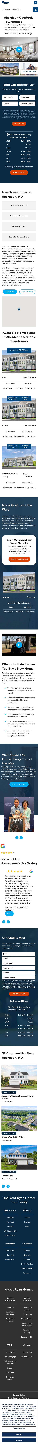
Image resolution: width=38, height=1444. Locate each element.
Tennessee (27, 1273)
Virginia (10, 1226)
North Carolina (27, 1264)
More (9, 913)
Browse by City (27, 1337)
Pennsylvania (10, 1259)
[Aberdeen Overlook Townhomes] (9, 69)
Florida (27, 1250)
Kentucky (27, 1259)
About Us (10, 1307)
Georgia (27, 1255)
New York (10, 1255)
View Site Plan (27, 292)
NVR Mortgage (10, 1357)
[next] (21, 838)
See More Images (29, 71)
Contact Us (27, 1352)
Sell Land (10, 1372)
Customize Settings (19, 1428)
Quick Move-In (27, 1319)
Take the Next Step (19, 784)
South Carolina (27, 1268)
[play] (19, 645)
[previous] (17, 838)
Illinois (27, 1217)
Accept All (19, 1440)
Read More (10, 291)
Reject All (19, 1434)
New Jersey (10, 1250)
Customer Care (27, 1357)
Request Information (19, 559)
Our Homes (27, 1314)
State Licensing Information (19, 1398)
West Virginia (10, 1235)
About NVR (10, 1352)
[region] (19, 1421)
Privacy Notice (25, 117)
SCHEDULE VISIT (19, 172)
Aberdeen (17, 9)
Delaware (10, 1217)
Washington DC (10, 1231)
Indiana (27, 1222)
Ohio (27, 1226)
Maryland (6, 9)
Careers (10, 1368)
